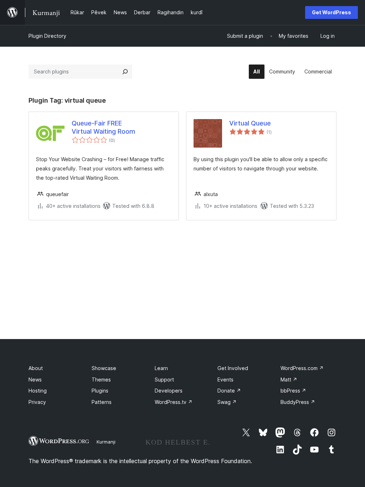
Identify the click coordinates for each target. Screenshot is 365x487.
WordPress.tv (173, 402)
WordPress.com (302, 368)
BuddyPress (298, 402)
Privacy (37, 402)
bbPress (293, 391)
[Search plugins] (125, 72)
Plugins (100, 391)
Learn (161, 368)
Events (225, 379)
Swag (227, 402)
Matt (289, 379)
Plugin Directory (47, 36)
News (35, 379)
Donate (229, 391)
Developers (168, 391)
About (36, 368)
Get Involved (232, 368)
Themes (101, 379)
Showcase (104, 368)
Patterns (102, 402)
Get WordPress (331, 12)
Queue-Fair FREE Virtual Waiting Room (103, 127)
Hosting (38, 391)
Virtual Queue (250, 123)
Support (164, 379)
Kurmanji (106, 442)
